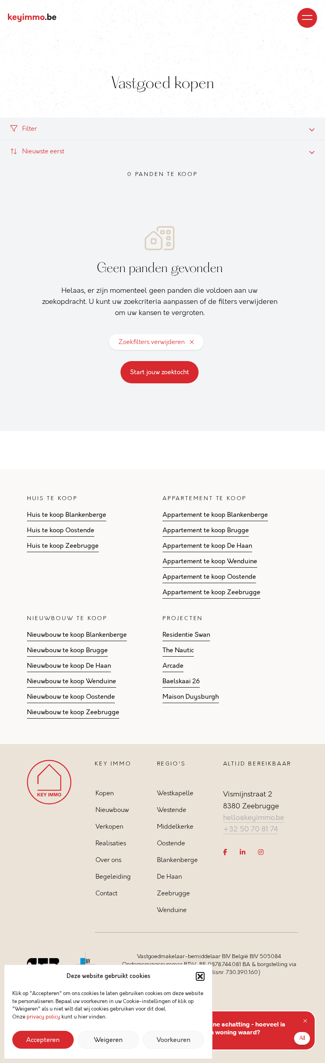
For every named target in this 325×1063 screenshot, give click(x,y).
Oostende (171, 843)
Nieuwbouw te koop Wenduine (71, 681)
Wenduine (172, 910)
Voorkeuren (173, 1040)
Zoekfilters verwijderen (152, 342)
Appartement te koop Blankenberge (215, 514)
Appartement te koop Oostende (209, 576)
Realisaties (111, 843)
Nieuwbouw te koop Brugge (67, 650)
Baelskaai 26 (181, 681)
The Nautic (178, 650)
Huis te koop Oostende (60, 530)
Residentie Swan (186, 634)
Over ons (108, 860)
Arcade (173, 665)
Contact (106, 893)
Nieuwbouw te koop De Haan (69, 665)
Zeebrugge (173, 893)
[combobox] (162, 151)
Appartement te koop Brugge (205, 530)
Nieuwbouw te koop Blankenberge (77, 634)
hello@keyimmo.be (253, 817)
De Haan (169, 876)
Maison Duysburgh (190, 696)
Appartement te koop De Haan (207, 545)
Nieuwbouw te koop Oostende (71, 696)
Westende (171, 810)
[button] (200, 976)
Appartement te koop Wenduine (209, 561)
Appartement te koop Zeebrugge (211, 592)
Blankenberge (177, 860)
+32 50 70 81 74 (250, 829)
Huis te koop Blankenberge (66, 514)
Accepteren (42, 1040)
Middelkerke (175, 826)
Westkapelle (175, 793)
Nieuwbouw (112, 810)
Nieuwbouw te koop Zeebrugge (73, 712)
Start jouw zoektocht (159, 372)
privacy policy (43, 1016)
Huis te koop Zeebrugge (63, 545)
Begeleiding (113, 876)
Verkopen (109, 826)
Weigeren (108, 1040)
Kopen (105, 793)
